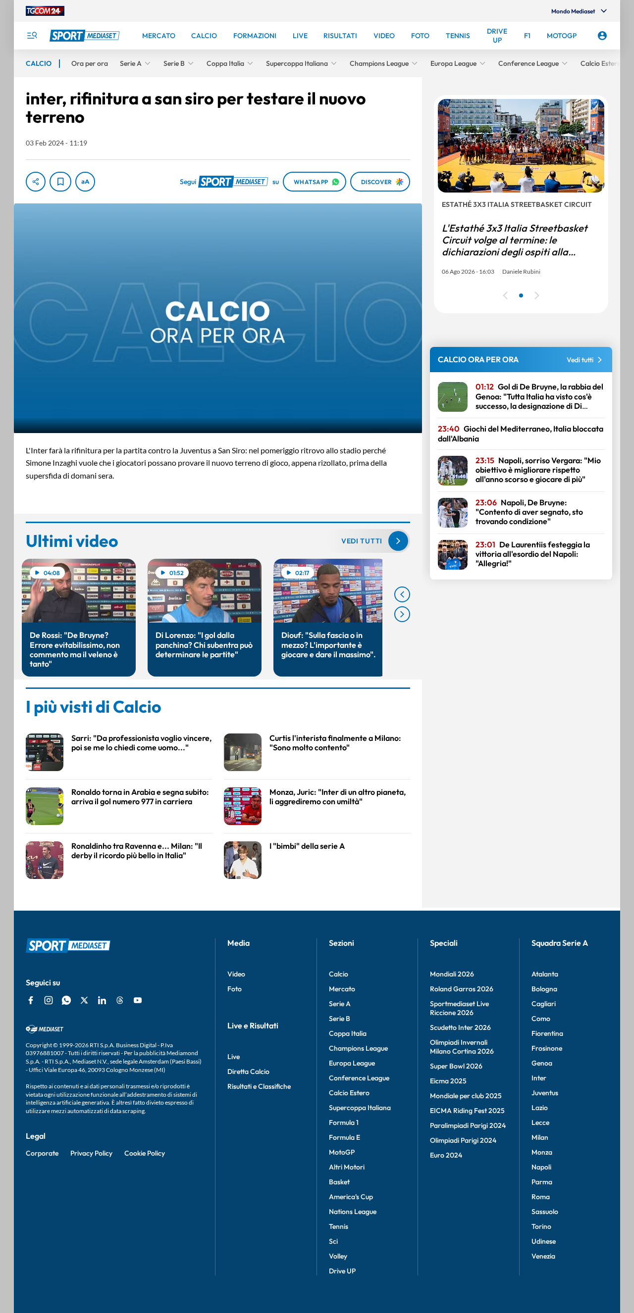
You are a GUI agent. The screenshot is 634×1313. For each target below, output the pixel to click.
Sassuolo (544, 1211)
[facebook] (31, 1000)
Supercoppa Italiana (360, 1107)
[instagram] (48, 1000)
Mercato (342, 988)
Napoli (541, 1167)
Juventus (544, 1092)
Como (540, 1018)
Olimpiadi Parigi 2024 (463, 1140)
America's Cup (351, 1196)
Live (233, 1056)
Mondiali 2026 (452, 974)
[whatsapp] (66, 1000)
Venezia (543, 1256)
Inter (538, 1077)
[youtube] (138, 1000)
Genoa (541, 1063)
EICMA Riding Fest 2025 (467, 1110)
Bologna (544, 988)
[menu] (32, 36)
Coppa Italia (348, 1033)
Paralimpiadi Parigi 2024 (468, 1125)
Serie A (340, 1003)
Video (236, 974)
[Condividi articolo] (36, 182)
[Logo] (86, 36)
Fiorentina (547, 1033)
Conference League (359, 1077)
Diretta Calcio (248, 1071)
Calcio (338, 974)
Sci (333, 1241)
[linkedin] (102, 1000)
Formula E (344, 1137)
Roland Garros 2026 (461, 988)
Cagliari (543, 1003)
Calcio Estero (349, 1092)
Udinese (543, 1241)
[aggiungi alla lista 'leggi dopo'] (60, 182)
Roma (540, 1196)
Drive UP (342, 1270)
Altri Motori (347, 1167)
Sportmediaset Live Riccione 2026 (459, 1008)
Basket (339, 1181)
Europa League (352, 1063)
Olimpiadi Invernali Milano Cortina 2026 (462, 1047)
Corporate (42, 1153)
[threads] (120, 1000)
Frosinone (546, 1048)
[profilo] (602, 36)
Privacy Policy (91, 1153)
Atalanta (544, 974)
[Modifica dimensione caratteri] (85, 182)
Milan (539, 1137)
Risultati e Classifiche (259, 1086)
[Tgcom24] (45, 11)
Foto (234, 988)
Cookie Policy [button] (144, 1153)
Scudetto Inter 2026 (460, 1027)
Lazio (539, 1107)
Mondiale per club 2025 (466, 1095)
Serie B (339, 1018)
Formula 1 (344, 1122)
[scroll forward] (402, 614)
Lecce (540, 1122)
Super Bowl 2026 (456, 1066)
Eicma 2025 (448, 1080)
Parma (541, 1181)
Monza (541, 1152)
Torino (541, 1226)
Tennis (338, 1226)
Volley (338, 1256)
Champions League (358, 1048)
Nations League (352, 1211)
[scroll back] (402, 594)
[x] (84, 1000)
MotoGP (342, 1152)
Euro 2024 (446, 1155)
